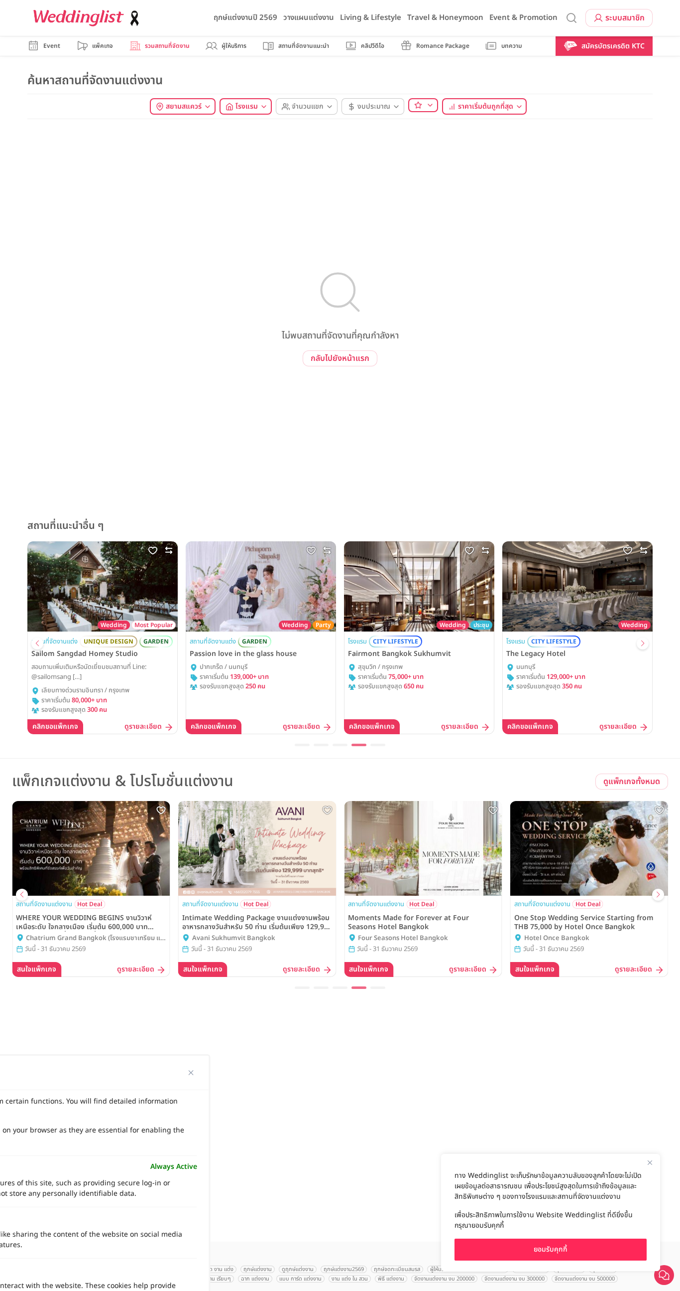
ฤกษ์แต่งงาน (257, 1269)
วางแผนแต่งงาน (308, 17)
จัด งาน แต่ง (219, 1269)
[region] (550, 1212)
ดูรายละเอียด (143, 727)
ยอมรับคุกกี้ (550, 1249)
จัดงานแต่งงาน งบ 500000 (585, 1279)
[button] (37, 643)
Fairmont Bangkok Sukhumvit (399, 653)
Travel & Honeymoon (445, 17)
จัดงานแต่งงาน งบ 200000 (444, 1279)
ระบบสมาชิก (625, 18)
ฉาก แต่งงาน (255, 1279)
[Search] (571, 18)
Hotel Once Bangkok (556, 938)
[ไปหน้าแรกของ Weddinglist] (88, 18)
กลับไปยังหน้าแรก (340, 358)
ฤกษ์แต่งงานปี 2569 (245, 17)
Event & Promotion (523, 17)
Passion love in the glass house (243, 653)
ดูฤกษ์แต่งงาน (298, 1269)
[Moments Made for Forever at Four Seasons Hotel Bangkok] (423, 848)
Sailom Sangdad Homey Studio (84, 653)
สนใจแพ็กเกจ (36, 969)
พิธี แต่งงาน (391, 1279)
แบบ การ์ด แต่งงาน (300, 1279)
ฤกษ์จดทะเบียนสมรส (397, 1269)
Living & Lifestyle (370, 17)
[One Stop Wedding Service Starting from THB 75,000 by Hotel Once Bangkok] (589, 848)
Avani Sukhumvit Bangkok (233, 938)
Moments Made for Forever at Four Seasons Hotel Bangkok (408, 923)
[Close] (650, 1162)
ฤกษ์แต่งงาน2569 (344, 1269)
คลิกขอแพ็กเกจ (55, 726)
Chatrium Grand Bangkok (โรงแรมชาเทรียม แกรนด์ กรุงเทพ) (95, 939)
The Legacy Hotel (536, 653)
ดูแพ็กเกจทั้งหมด (631, 782)
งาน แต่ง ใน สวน (350, 1279)
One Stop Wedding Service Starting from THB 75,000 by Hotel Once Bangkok (584, 923)
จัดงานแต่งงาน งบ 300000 (514, 1279)
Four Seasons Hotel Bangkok (403, 938)
